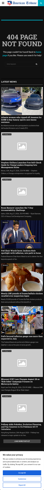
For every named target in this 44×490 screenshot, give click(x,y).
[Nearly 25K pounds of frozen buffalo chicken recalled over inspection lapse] (22, 277)
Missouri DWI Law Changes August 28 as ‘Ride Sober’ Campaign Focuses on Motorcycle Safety (20, 381)
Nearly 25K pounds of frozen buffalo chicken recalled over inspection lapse (22, 294)
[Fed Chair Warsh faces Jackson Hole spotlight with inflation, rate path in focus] (22, 234)
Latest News (9, 81)
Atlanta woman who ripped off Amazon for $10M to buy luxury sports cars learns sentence (21, 119)
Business (5, 89)
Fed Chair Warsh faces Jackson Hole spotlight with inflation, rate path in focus (21, 251)
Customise (22, 479)
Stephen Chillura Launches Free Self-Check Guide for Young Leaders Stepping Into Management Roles (21, 165)
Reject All (22, 485)
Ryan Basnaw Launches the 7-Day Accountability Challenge (17, 209)
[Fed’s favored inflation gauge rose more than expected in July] (22, 320)
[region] (22, 470)
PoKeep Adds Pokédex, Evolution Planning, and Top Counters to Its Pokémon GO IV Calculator (21, 426)
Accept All (22, 473)
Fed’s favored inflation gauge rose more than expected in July (22, 337)
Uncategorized (7, 134)
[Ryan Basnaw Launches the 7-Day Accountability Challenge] (22, 192)
